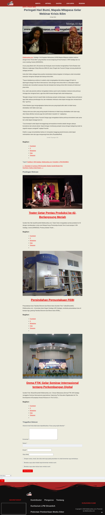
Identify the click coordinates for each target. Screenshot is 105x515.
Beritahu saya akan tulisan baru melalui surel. (37, 466)
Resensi (82, 3)
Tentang (60, 500)
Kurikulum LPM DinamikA (43, 506)
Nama (25, 443)
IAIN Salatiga (37, 162)
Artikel (48, 3)
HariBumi (30, 162)
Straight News (31, 7)
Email (25, 450)
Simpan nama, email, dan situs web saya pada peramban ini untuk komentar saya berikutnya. (51, 458)
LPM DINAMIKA (64, 162)
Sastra (59, 3)
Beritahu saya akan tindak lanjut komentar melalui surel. (40, 462)
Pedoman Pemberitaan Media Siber (47, 512)
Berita (37, 3)
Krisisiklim (56, 162)
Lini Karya (70, 3)
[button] (38, 3)
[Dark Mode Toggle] (102, 512)
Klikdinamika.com (28, 57)
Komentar (26, 439)
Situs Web (26, 454)
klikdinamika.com (47, 162)
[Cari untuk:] (52, 478)
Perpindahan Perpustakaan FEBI (52, 299)
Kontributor (36, 500)
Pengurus (49, 500)
